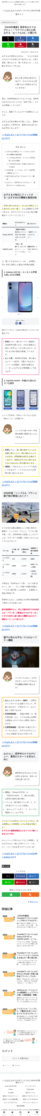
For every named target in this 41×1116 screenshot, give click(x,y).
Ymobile (6, 866)
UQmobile (30, 1089)
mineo (11, 1089)
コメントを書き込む (20, 1058)
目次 (17, 147)
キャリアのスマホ (10, 1102)
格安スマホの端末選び (11, 1099)
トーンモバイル (30, 1086)
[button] (33, 45)
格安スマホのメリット (11, 1096)
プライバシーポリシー (30, 1102)
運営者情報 (20, 1106)
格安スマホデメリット (30, 1096)
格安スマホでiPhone (30, 1099)
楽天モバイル (30, 1092)
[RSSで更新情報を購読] (30, 894)
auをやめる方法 (10, 1086)
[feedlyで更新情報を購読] (11, 894)
